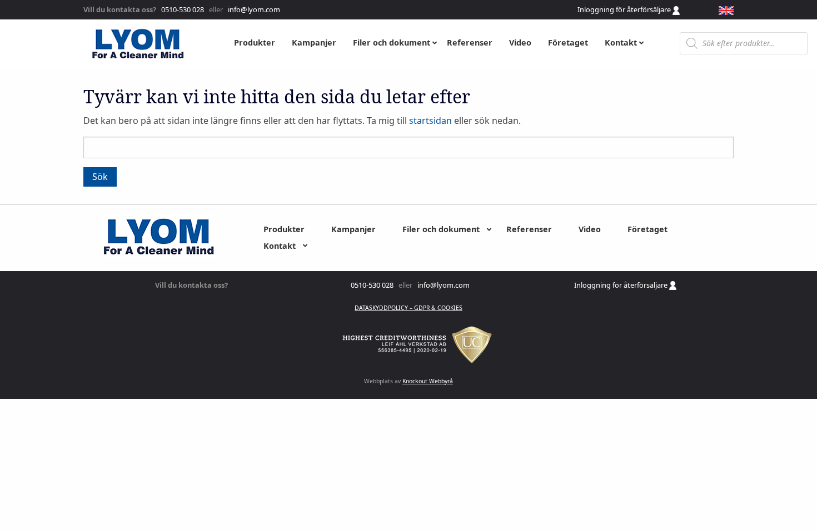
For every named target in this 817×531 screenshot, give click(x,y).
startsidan (430, 120)
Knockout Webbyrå (427, 381)
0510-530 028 (182, 9)
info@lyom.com (252, 9)
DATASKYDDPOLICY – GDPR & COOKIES (408, 308)
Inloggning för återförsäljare (624, 9)
